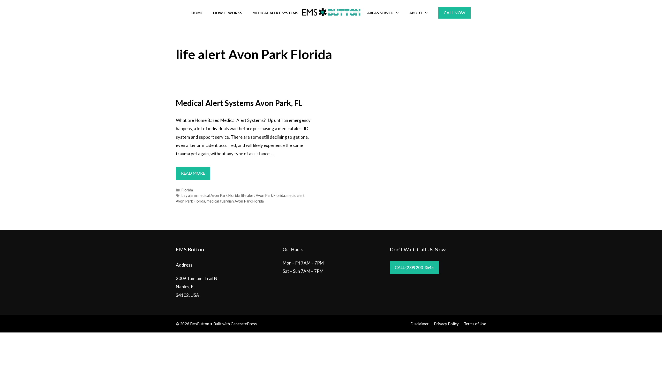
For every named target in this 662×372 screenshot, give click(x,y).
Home (197, 13)
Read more (195, 175)
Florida (187, 190)
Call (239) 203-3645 (414, 267)
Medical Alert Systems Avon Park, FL (239, 102)
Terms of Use (475, 323)
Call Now (454, 12)
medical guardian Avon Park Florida (235, 201)
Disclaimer (419, 323)
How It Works (227, 13)
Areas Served (380, 13)
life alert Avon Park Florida (263, 195)
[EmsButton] (331, 12)
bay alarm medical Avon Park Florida (211, 195)
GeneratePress (244, 323)
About (416, 13)
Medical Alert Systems (275, 13)
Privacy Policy (446, 323)
